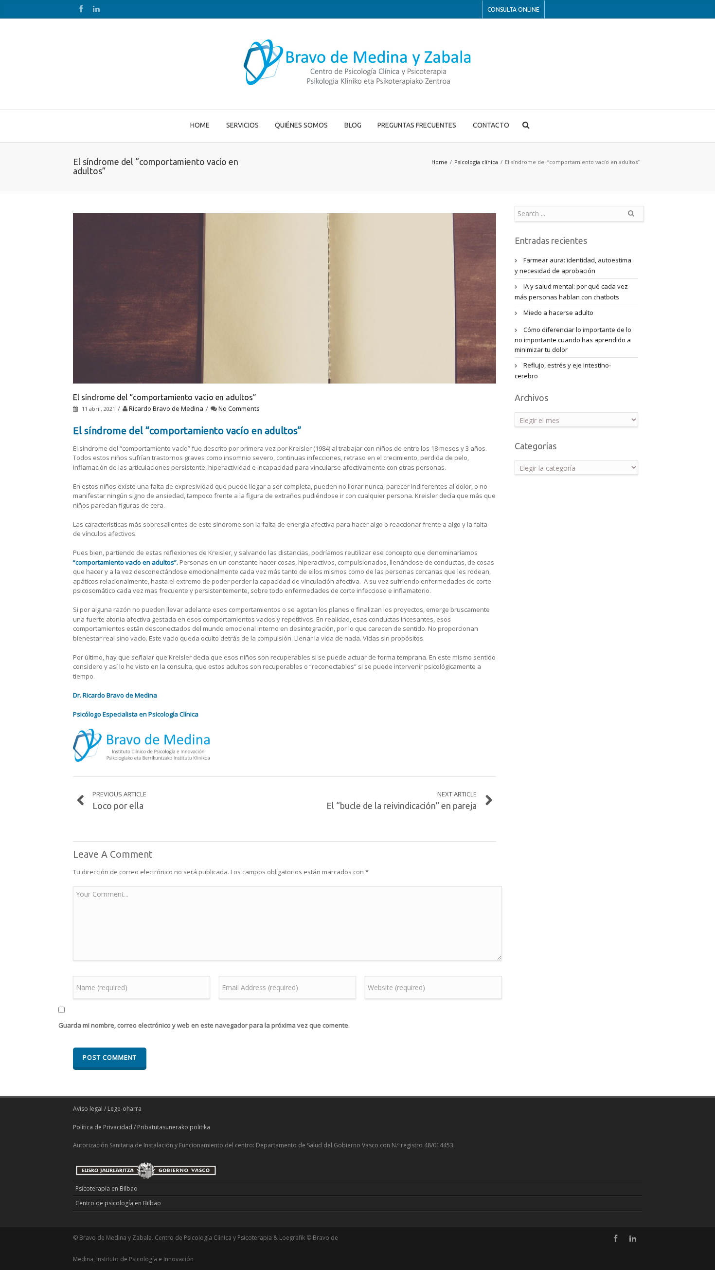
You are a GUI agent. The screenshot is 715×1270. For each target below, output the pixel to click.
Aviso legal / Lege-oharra (107, 1108)
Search (631, 217)
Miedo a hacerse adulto (558, 312)
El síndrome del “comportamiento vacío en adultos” (164, 397)
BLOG (352, 125)
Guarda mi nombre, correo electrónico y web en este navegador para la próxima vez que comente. (204, 1025)
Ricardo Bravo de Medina (166, 408)
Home (439, 162)
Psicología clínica (476, 162)
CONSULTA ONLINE (513, 9)
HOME (200, 125)
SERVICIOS (242, 125)
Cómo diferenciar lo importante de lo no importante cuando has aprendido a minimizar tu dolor (573, 339)
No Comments (239, 408)
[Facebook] (81, 9)
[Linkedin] (96, 9)
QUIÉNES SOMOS (301, 125)
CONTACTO (491, 125)
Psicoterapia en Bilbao (106, 1188)
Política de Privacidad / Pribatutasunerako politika (141, 1127)
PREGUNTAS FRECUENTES (416, 125)
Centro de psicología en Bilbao (118, 1203)
